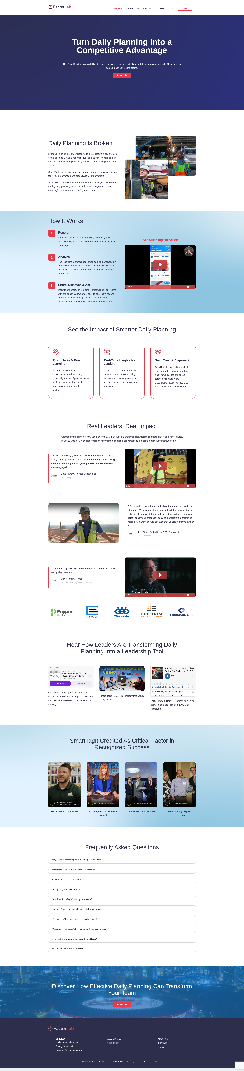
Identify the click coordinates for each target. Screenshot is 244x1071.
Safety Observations (66, 1046)
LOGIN (161, 1047)
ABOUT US (163, 1039)
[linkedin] (163, 1053)
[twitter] (168, 1053)
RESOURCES (113, 1043)
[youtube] (173, 1053)
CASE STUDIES (114, 1039)
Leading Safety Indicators (69, 1050)
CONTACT (162, 1043)
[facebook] (158, 1053)
